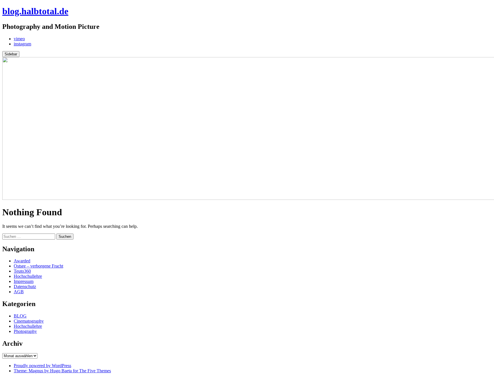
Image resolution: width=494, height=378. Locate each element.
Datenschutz (25, 286)
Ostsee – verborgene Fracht (38, 266)
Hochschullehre (28, 276)
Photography (25, 331)
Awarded (22, 260)
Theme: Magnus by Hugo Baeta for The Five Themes (62, 370)
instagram (22, 43)
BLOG (20, 315)
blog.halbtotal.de (35, 11)
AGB (19, 291)
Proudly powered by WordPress (42, 365)
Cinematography (29, 321)
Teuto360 (22, 271)
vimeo (19, 38)
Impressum (23, 281)
